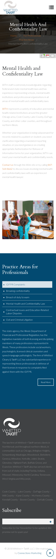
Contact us (7, 164)
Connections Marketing (29, 553)
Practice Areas (26, 39)
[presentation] (27, 284)
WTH (5, 108)
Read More (46, 382)
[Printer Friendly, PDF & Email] (48, 56)
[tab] (27, 284)
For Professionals (32, 35)
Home (13, 35)
